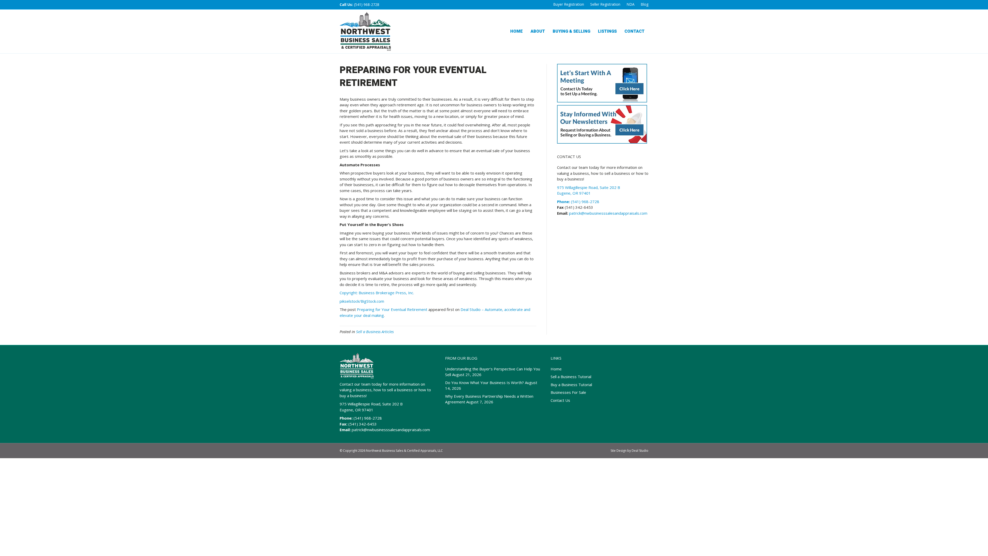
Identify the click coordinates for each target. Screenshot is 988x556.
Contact (634, 31)
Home (516, 31)
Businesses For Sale (568, 392)
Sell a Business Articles (375, 331)
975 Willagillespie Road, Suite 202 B (371, 403)
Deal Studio (640, 450)
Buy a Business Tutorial (571, 384)
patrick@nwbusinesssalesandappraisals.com (607, 213)
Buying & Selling (571, 31)
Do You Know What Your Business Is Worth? (484, 382)
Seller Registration (605, 4)
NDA (630, 4)
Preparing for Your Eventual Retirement (392, 309)
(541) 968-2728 (366, 4)
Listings (607, 31)
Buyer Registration (568, 4)
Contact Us (560, 400)
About (538, 31)
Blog (644, 4)
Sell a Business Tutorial (571, 376)
